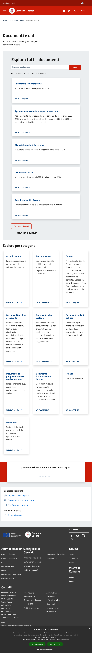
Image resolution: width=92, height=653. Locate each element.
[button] (46, 649)
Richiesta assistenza (31, 608)
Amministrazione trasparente (52, 594)
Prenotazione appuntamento (29, 594)
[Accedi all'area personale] (82, 3)
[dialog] (46, 639)
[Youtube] (63, 10)
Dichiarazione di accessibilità (52, 610)
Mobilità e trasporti (31, 570)
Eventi (71, 581)
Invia (75, 67)
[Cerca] (87, 10)
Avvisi (71, 562)
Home (5, 20)
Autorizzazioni (51, 558)
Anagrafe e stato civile (32, 557)
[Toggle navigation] (4, 10)
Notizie (71, 554)
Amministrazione (17, 20)
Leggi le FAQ (28, 604)
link (67, 639)
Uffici (3, 562)
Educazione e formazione (55, 554)
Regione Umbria (9, 3)
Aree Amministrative (9, 558)
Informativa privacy (53, 600)
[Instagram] (68, 10)
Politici (4, 570)
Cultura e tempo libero (32, 561)
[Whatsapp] (74, 10)
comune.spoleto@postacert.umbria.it (16, 625)
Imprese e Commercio (32, 566)
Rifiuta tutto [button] (55, 644)
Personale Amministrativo (11, 574)
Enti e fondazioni (7, 566)
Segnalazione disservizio (33, 600)
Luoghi (71, 577)
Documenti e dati (7, 578)
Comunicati (73, 558)
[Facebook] (57, 10)
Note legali (50, 604)
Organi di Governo (8, 554)
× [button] (89, 628)
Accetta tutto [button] (37, 644)
